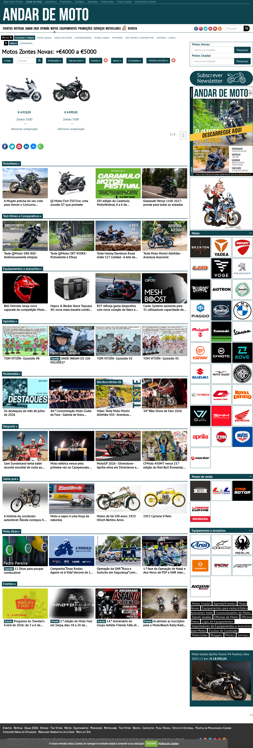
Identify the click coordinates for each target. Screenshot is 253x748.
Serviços (243, 635)
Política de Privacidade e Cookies (213, 728)
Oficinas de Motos (226, 617)
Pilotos (230, 635)
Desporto (9, 426)
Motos (68, 728)
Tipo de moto (75, 60)
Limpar (7, 60)
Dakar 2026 (32, 28)
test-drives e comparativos (139, 37)
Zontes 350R (71, 119)
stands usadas (101, 37)
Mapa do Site (83, 732)
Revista (132, 28)
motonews (117, 37)
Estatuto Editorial (183, 728)
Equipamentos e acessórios (21, 269)
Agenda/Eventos (224, 603)
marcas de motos (63, 37)
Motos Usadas (201, 603)
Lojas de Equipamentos (217, 621)
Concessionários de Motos (233, 613)
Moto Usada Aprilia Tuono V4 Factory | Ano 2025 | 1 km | (220, 656)
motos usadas (44, 37)
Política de (168, 743)
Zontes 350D (24, 119)
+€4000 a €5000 (157, 60)
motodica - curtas (166, 37)
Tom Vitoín (56, 728)
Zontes (95, 60)
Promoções (85, 28)
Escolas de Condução (223, 631)
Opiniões (9, 321)
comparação (26, 43)
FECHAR (151, 743)
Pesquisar (242, 50)
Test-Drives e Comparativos (21, 216)
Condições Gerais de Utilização (19, 732)
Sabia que (9, 479)
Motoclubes (113, 28)
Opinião (44, 28)
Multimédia (10, 374)
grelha (13, 43)
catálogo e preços (24, 37)
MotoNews (10, 163)
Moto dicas (10, 531)
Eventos (8, 28)
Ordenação (53, 60)
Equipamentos (81, 728)
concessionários (83, 37)
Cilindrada (133, 60)
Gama (116, 60)
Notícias (18, 728)
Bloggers (217, 635)
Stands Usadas (201, 617)
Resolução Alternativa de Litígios (56, 732)
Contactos (148, 728)
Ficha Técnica (163, 728)
